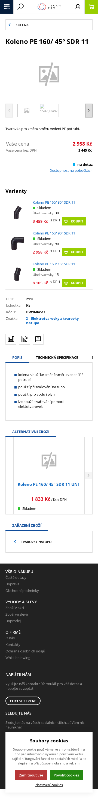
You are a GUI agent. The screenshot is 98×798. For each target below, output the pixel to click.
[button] (7, 7)
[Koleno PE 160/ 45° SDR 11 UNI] (49, 460)
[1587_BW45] (49, 74)
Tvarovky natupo (36, 542)
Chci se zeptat (23, 700)
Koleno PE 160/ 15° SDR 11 (54, 263)
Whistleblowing (17, 657)
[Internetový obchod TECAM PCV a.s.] (49, 7)
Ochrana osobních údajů (25, 651)
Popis (17, 357)
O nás (10, 638)
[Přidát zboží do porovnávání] (10, 339)
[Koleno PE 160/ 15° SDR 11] (17, 274)
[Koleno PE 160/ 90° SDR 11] (17, 243)
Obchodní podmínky (22, 590)
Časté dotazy (15, 577)
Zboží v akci (14, 607)
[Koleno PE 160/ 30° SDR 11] (17, 212)
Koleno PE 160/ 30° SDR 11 (54, 202)
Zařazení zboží (26, 525)
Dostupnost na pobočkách (71, 170)
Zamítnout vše (31, 775)
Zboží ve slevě (16, 614)
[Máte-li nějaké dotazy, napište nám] (38, 339)
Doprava (12, 584)
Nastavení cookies (49, 784)
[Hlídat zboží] (24, 339)
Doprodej (13, 620)
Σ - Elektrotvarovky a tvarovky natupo (52, 320)
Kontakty (12, 644)
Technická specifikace (57, 357)
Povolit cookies (66, 775)
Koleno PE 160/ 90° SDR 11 (54, 233)
